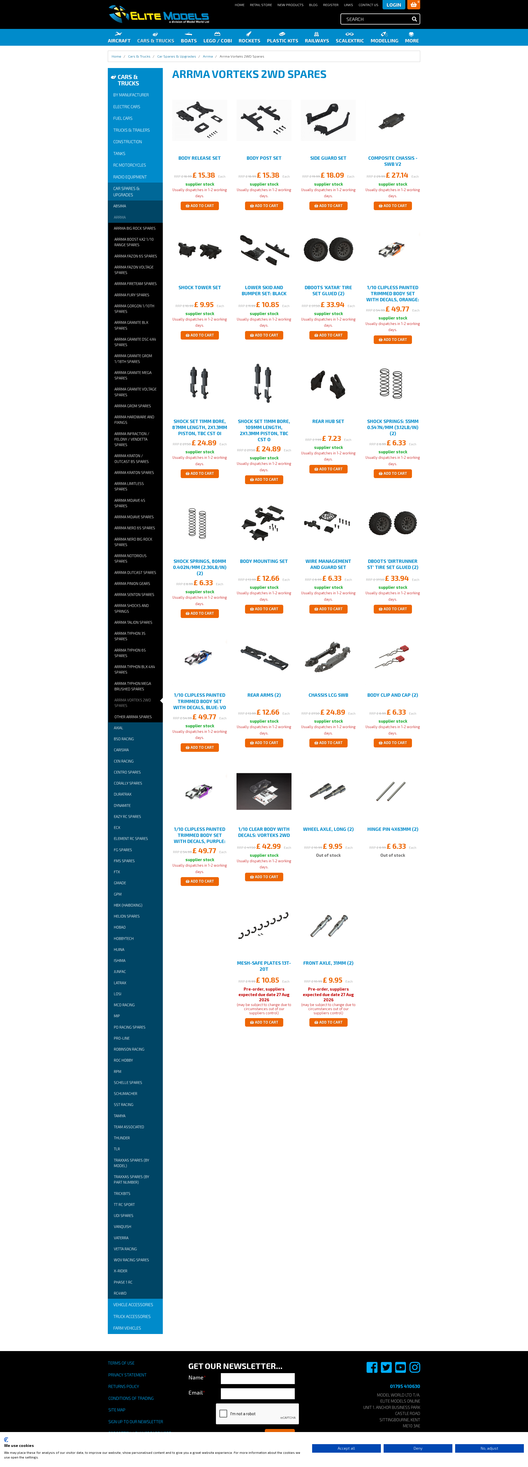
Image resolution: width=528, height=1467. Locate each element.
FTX (117, 872)
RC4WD (120, 1293)
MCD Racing (124, 1005)
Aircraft (119, 40)
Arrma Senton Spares (134, 594)
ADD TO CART (202, 206)
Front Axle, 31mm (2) (328, 963)
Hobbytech (124, 938)
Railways (317, 40)
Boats (189, 40)
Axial (118, 728)
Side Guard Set (328, 158)
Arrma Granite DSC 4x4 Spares (135, 342)
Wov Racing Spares (131, 1260)
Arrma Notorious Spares (130, 558)
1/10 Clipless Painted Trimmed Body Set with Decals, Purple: (200, 835)
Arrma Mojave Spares (134, 517)
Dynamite (122, 805)
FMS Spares (124, 861)
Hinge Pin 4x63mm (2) (392, 829)
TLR (117, 1149)
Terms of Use (121, 1362)
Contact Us (368, 4)
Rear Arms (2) (264, 695)
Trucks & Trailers (131, 130)
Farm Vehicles (127, 1327)
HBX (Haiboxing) (128, 905)
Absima (119, 206)
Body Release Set (199, 158)
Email (196, 1392)
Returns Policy (123, 1386)
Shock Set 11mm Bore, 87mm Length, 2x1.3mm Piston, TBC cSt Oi (199, 427)
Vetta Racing (125, 1249)
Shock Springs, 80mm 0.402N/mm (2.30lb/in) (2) (199, 567)
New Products (290, 4)
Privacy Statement (127, 1374)
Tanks (119, 153)
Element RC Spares (131, 838)
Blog (313, 4)
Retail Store (261, 4)
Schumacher (125, 1093)
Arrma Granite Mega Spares (133, 375)
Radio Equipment (130, 176)
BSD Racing (124, 739)
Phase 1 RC (123, 1282)
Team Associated (129, 1127)
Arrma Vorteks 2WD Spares (132, 703)
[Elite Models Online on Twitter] (386, 1370)
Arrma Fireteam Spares (135, 283)
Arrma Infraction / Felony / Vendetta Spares (131, 439)
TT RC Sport (124, 1204)
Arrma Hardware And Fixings (134, 420)
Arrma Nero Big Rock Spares (133, 542)
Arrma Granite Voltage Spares (135, 392)
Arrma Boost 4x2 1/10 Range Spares (134, 242)
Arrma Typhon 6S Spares (130, 653)
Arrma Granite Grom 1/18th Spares (133, 359)
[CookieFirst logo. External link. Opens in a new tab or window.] (6, 1439)
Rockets (249, 40)
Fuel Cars (123, 118)
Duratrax (122, 794)
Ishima (119, 960)
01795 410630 (405, 1386)
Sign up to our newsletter (135, 1421)
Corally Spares (128, 783)
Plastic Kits (282, 40)
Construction (127, 141)
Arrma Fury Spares (131, 295)
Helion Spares (127, 916)
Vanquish (122, 1226)
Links (348, 4)
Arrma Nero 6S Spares (134, 528)
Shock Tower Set (199, 287)
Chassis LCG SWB (328, 695)
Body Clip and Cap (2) (392, 695)
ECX (117, 827)
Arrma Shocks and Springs (131, 608)
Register (331, 4)
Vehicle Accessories (133, 1304)
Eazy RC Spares (127, 816)
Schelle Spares (128, 1082)
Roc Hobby (123, 1060)
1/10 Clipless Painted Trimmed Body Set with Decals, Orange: (392, 293)
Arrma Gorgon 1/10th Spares (134, 309)
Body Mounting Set (264, 561)
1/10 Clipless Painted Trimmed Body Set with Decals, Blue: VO (199, 701)
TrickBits (122, 1193)
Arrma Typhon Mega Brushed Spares (132, 686)
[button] (413, 4)
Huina (119, 949)
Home (239, 4)
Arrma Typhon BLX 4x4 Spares (134, 669)
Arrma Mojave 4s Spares (129, 503)
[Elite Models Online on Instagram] (414, 1370)
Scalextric (350, 40)
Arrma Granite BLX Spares (131, 325)
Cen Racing (124, 761)
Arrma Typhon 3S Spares (129, 636)
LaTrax (120, 983)
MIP (117, 1016)
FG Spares (123, 850)
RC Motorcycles (129, 164)
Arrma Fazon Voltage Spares (133, 270)
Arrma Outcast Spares (135, 572)
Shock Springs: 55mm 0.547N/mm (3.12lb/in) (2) (393, 427)
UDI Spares (123, 1215)
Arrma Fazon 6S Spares (135, 256)
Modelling (384, 40)
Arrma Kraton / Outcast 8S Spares (131, 458)
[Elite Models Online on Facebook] (372, 1370)
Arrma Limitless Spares (129, 486)
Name (197, 1377)
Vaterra (121, 1238)
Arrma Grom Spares (132, 406)
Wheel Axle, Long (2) (328, 829)
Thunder (122, 1138)
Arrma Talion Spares (133, 622)
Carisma (121, 750)
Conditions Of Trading (131, 1398)
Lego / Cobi (218, 40)
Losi (117, 994)
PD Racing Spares (129, 1027)
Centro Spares (127, 772)
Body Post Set (264, 158)
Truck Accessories (132, 1316)
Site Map (116, 1409)
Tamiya (119, 1116)
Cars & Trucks (155, 40)
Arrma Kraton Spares (134, 472)
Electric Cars (126, 106)
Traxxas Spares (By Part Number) (131, 1179)
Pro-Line (122, 1038)
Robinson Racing (129, 1049)
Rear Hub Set (328, 421)
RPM (117, 1071)
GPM (118, 894)
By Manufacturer (131, 94)
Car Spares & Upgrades (126, 191)
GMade (120, 883)
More (412, 40)
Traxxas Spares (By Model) (131, 1163)
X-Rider (120, 1271)
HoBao (120, 927)
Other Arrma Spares (133, 717)
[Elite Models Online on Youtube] (401, 1370)
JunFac (120, 971)
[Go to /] (159, 14)
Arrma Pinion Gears (132, 583)
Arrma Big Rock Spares (135, 228)
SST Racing (123, 1104)
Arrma (120, 217)
